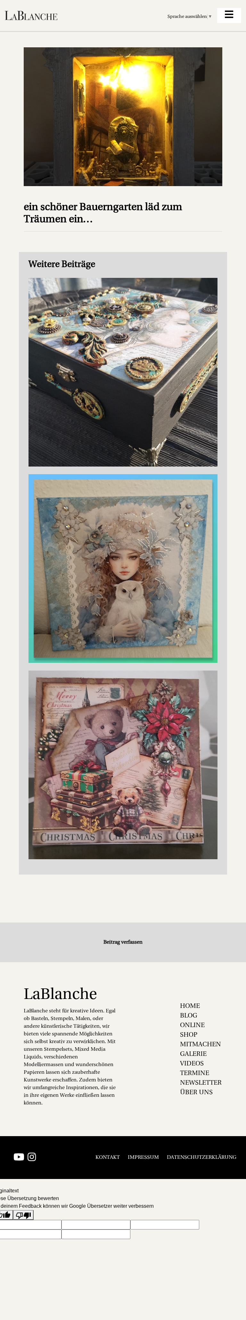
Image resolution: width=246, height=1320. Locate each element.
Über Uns (196, 1092)
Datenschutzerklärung (201, 1157)
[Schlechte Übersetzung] (23, 1215)
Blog (188, 1016)
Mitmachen (200, 1044)
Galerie (193, 1054)
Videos (192, 1064)
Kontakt (107, 1157)
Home (190, 1006)
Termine (194, 1073)
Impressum (143, 1157)
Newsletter (201, 1083)
